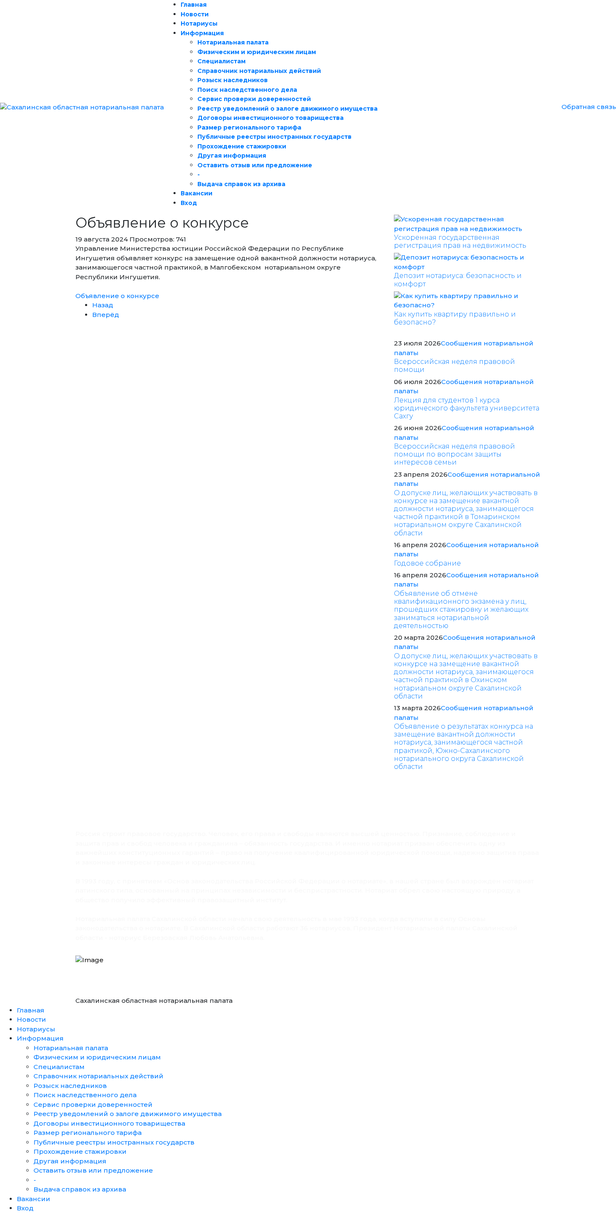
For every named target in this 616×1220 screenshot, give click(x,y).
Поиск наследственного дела (247, 89)
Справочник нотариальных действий (259, 71)
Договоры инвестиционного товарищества (270, 118)
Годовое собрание (427, 563)
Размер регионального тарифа (249, 127)
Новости (195, 14)
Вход (189, 203)
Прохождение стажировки (241, 146)
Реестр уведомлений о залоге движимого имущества (287, 108)
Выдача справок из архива (241, 184)
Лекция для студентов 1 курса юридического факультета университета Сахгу (466, 408)
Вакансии (196, 193)
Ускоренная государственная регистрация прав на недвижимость (460, 241)
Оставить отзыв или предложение (254, 165)
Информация (202, 33)
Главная (194, 4)
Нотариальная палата (233, 42)
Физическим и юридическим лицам (256, 52)
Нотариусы (199, 23)
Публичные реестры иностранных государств (274, 136)
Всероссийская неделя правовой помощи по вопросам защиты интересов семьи (454, 454)
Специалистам (221, 61)
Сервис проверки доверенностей (254, 99)
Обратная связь (589, 107)
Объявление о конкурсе (117, 296)
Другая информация (231, 155)
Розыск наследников (232, 80)
